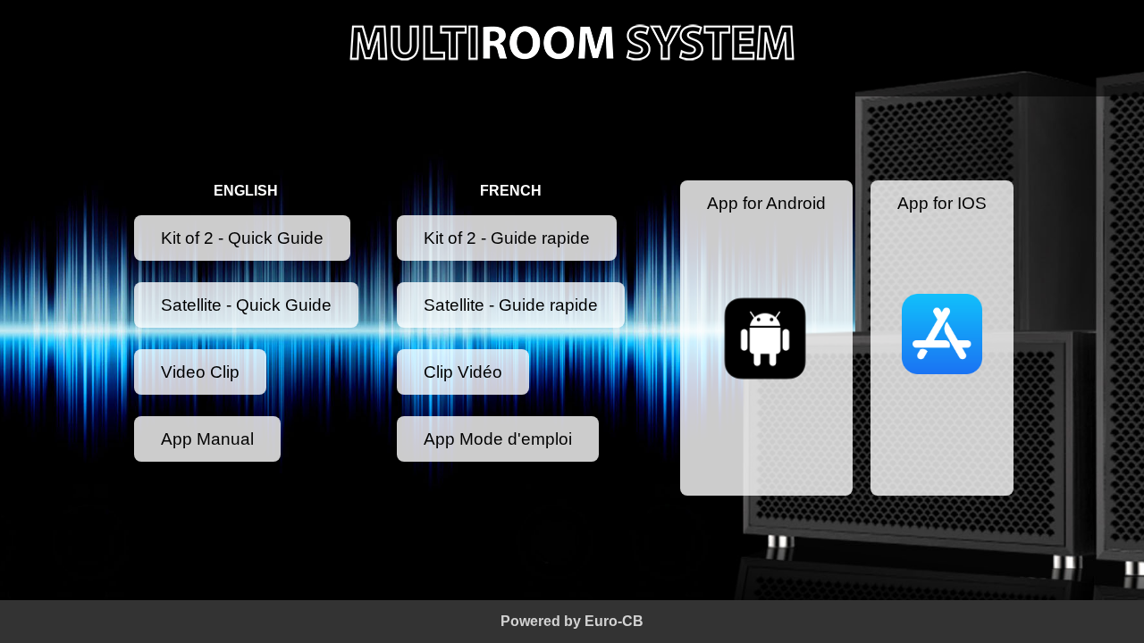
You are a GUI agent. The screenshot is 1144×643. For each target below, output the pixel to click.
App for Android (766, 203)
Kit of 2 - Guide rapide (507, 238)
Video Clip (200, 372)
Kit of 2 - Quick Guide (242, 238)
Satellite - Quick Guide (246, 305)
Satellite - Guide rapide (511, 305)
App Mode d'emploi (498, 439)
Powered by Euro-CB (572, 621)
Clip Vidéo (463, 372)
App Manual (207, 439)
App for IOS (942, 203)
